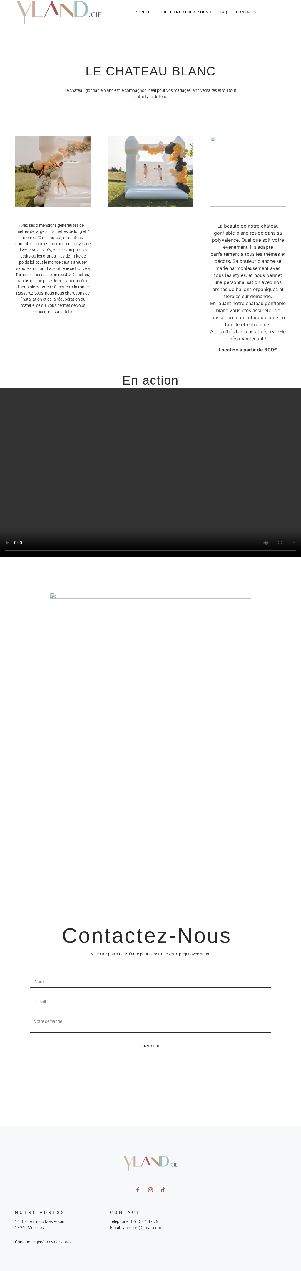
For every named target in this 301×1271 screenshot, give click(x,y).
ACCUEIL (143, 12)
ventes (64, 1242)
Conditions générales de (36, 1242)
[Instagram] (150, 1189)
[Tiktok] (163, 1189)
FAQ (223, 12)
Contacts (246, 12)
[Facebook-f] (138, 1189)
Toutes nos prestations (185, 12)
